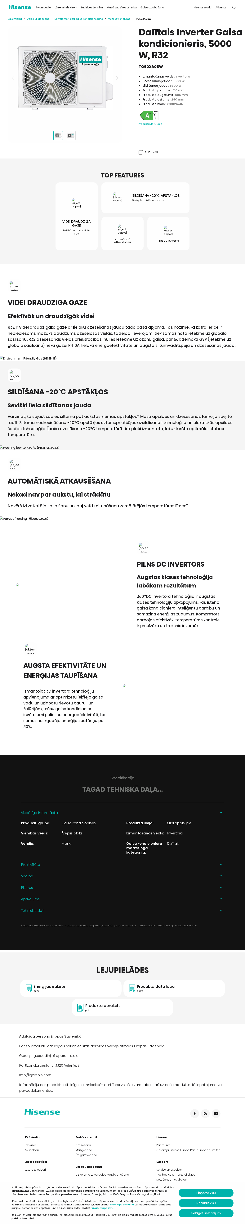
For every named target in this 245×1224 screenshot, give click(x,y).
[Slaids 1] (58, 135)
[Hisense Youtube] (216, 1113)
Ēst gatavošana (86, 1155)
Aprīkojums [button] (30, 899)
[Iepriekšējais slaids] (13, 78)
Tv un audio (43, 7)
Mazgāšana (84, 1150)
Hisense (161, 1137)
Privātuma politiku (102, 1208)
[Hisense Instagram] (205, 1113)
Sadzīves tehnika (92, 7)
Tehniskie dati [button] (32, 910)
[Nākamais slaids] (117, 78)
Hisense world (203, 7)
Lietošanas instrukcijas (171, 1180)
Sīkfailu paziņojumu (122, 1204)
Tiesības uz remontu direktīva (175, 1175)
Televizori (30, 1145)
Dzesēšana (83, 1145)
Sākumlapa (15, 18)
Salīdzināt (151, 152)
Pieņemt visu (206, 1193)
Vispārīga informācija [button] (39, 813)
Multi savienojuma (119, 18)
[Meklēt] (234, 7)
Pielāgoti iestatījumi (206, 1213)
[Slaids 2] (71, 135)
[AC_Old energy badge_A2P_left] (149, 120)
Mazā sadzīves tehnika (122, 7)
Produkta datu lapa (150, 124)
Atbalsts (221, 7)
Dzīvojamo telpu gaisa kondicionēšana (79, 18)
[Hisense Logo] (20, 7)
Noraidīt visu (206, 1203)
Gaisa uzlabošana (152, 7)
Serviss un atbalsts (169, 1170)
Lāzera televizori (66, 7)
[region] (65, 78)
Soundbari (31, 1150)
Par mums (163, 1145)
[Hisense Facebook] (194, 1113)
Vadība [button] (27, 876)
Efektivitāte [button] (30, 864)
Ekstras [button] (27, 887)
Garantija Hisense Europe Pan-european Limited (188, 1150)
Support (162, 1162)
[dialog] (122, 1203)
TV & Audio (32, 1137)
